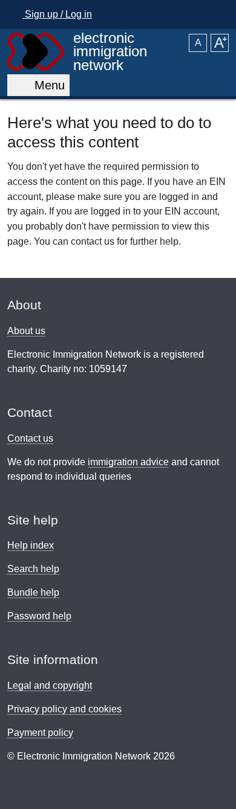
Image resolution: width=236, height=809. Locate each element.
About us (26, 331)
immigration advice (128, 462)
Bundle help (33, 592)
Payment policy (40, 732)
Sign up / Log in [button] (57, 14)
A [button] (198, 42)
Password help (39, 616)
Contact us (30, 438)
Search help (33, 569)
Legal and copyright (49, 685)
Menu (46, 85)
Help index (30, 545)
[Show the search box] (216, 14)
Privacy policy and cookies (64, 709)
